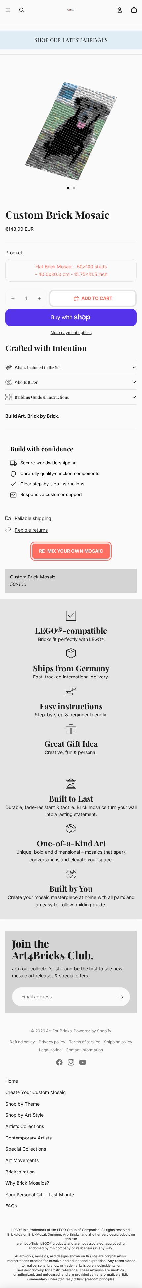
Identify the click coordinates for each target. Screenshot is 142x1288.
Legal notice (50, 1049)
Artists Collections (24, 1126)
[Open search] (22, 10)
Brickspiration (20, 1171)
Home (11, 1081)
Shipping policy (118, 1042)
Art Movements (22, 1160)
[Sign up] (121, 996)
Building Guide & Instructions (42, 397)
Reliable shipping (33, 518)
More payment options (71, 332)
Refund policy (22, 1042)
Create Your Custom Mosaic (35, 1092)
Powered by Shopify (92, 1030)
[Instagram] (71, 1062)
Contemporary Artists (28, 1137)
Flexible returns (31, 530)
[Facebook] (59, 1062)
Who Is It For (26, 382)
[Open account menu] (119, 10)
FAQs (11, 1205)
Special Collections (25, 1149)
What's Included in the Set (38, 367)
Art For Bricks (59, 1030)
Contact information (84, 1049)
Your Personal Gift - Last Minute (39, 1194)
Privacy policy (52, 1042)
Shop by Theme (22, 1103)
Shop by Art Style (24, 1115)
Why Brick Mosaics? (27, 1183)
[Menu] (7, 9)
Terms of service (84, 1042)
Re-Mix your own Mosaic (71, 551)
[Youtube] (83, 1062)
